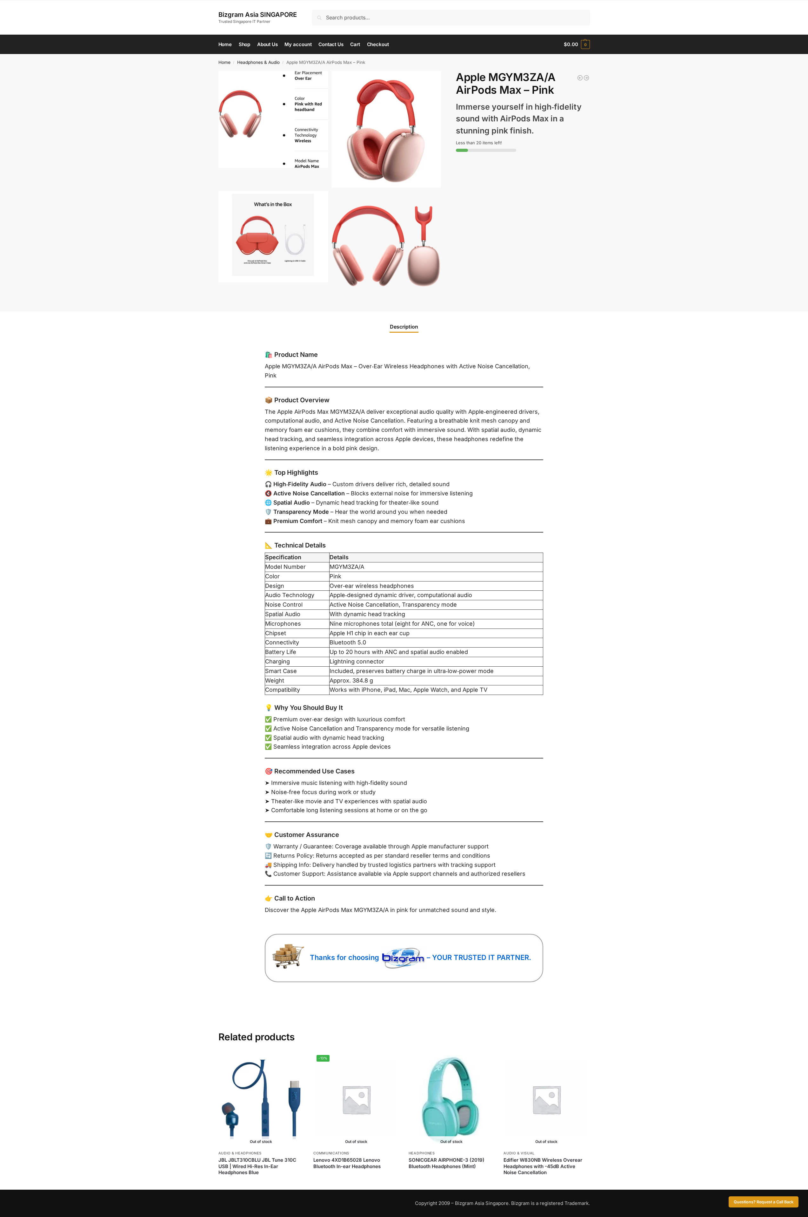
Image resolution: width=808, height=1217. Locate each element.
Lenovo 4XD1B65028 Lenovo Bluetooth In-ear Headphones (347, 1163)
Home (224, 62)
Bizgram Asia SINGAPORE (257, 14)
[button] (577, 44)
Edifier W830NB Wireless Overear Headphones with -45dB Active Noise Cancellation (543, 1166)
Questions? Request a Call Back (763, 1202)
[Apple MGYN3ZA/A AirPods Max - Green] (586, 78)
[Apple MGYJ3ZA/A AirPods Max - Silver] (580, 78)
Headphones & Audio (258, 62)
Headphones (422, 1153)
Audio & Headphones (240, 1153)
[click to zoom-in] (273, 119)
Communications (331, 1153)
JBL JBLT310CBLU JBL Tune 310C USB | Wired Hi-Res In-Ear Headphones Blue (257, 1166)
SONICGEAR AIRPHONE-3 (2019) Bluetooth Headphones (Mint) (446, 1163)
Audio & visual (519, 1153)
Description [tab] (404, 326)
